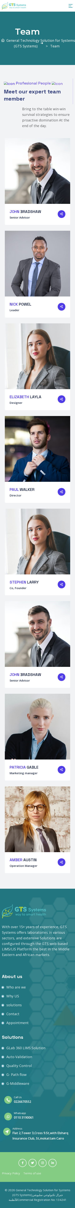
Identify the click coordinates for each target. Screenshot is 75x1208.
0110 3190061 (24, 1117)
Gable (24, 767)
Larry (24, 582)
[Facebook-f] (22, 1163)
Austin (23, 859)
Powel (20, 304)
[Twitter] (32, 1163)
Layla (25, 396)
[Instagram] (42, 1163)
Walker (22, 489)
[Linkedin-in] (52, 1163)
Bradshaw (25, 211)
